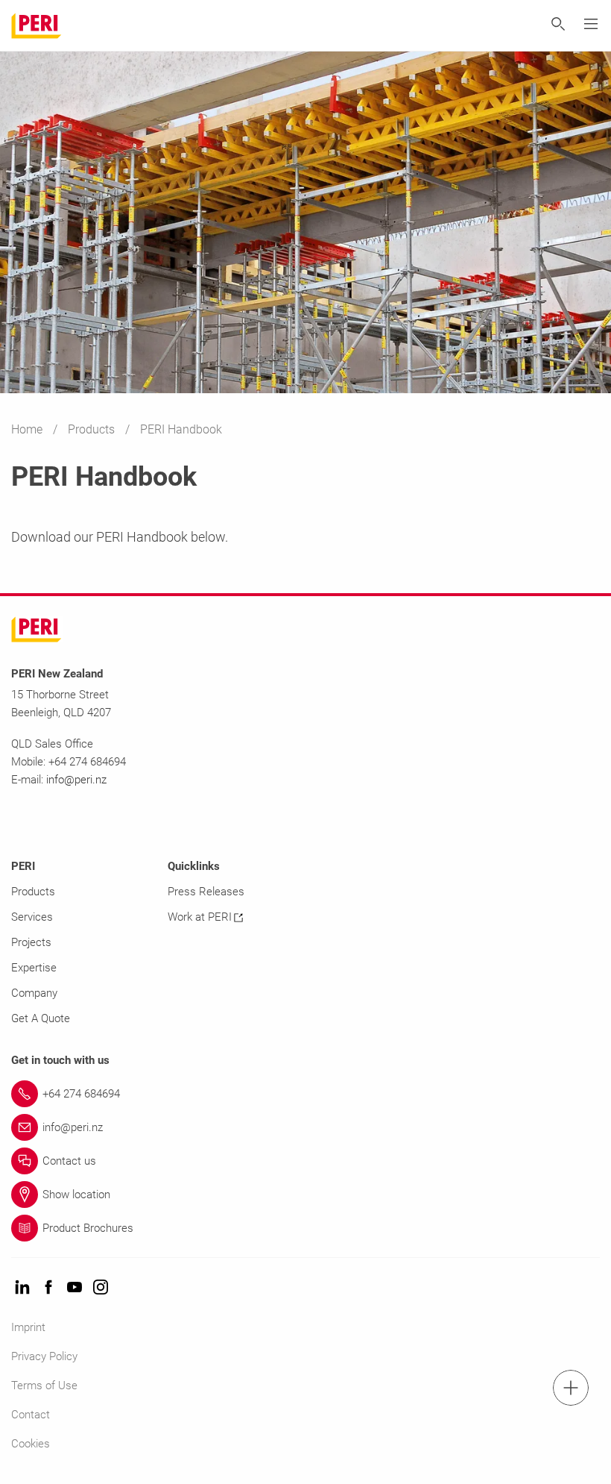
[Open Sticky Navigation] (571, 1388)
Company (34, 993)
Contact (30, 1414)
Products (93, 429)
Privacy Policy (44, 1356)
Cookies (30, 1443)
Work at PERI (200, 917)
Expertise (34, 967)
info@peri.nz (76, 779)
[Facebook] (48, 1288)
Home (28, 429)
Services (32, 917)
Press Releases (206, 891)
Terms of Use (44, 1385)
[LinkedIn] (22, 1288)
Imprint (28, 1327)
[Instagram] (100, 1288)
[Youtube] (74, 1288)
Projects (31, 942)
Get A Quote (40, 1018)
